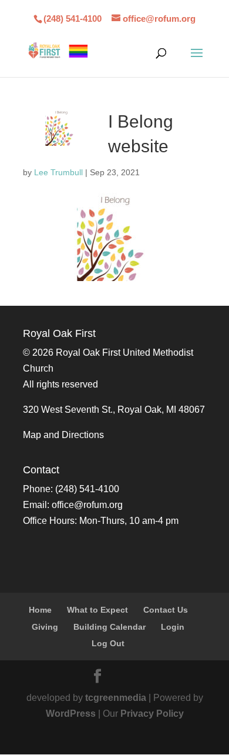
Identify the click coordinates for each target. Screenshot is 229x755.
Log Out (108, 643)
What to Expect (97, 609)
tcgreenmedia (115, 698)
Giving (45, 627)
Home (40, 609)
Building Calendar (109, 627)
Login (172, 627)
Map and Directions (63, 435)
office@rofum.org (87, 505)
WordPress (71, 714)
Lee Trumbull (58, 172)
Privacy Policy (152, 714)
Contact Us (165, 609)
